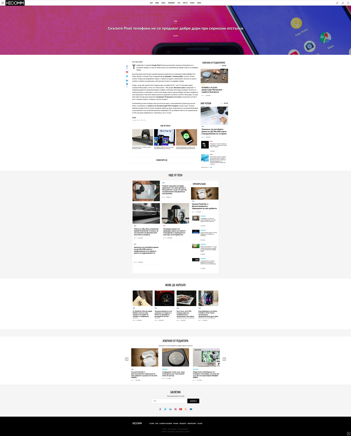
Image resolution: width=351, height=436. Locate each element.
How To (185, 3)
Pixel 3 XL (143, 120)
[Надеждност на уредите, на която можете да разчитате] (214, 76)
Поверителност (191, 423)
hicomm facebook (160, 409)
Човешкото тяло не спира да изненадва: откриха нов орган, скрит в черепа (218, 146)
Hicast (199, 3)
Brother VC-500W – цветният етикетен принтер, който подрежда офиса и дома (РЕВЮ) (205, 374)
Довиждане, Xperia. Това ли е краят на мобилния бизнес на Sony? (164, 147)
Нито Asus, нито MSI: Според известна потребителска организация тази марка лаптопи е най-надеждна (186, 314)
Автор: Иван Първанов (137, 62)
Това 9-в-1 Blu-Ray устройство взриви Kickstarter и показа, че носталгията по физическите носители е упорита (146, 232)
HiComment (171, 3)
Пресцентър (182, 423)
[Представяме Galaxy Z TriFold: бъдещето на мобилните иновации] (195, 232)
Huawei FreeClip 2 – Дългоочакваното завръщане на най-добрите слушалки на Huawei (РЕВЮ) (204, 207)
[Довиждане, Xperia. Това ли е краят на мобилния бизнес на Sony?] (164, 137)
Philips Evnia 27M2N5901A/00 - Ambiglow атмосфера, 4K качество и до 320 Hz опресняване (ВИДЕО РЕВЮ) (175, 374)
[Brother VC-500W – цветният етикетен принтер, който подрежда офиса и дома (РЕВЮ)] (208, 358)
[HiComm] (15, 3)
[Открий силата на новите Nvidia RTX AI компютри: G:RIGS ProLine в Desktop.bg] (195, 259)
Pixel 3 (138, 120)
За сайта (151, 423)
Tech (151, 3)
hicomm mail (191, 409)
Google (134, 120)
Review (192, 3)
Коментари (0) (161, 160)
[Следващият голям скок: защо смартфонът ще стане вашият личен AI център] (195, 218)
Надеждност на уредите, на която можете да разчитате (214, 90)
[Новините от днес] (337, 2)
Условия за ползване (165, 423)
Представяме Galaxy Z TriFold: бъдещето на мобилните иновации (208, 234)
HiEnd (157, 3)
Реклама (175, 423)
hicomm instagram (176, 409)
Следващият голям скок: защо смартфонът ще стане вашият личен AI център (208, 220)
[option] (214, 147)
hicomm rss (186, 409)
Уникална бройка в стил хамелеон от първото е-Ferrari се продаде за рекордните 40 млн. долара (163, 314)
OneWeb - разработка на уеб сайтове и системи (175, 431)
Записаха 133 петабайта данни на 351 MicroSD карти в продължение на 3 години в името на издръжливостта (214, 133)
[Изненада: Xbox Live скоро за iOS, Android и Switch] (142, 137)
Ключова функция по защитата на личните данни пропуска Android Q (185, 147)
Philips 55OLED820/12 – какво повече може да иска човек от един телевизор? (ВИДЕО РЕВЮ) (208, 249)
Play (179, 3)
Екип (156, 423)
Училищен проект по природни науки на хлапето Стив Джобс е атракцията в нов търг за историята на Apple (174, 233)
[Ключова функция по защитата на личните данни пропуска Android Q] (186, 137)
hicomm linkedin (170, 409)
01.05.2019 (175, 36)
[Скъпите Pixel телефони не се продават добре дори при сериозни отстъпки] (127, 72)
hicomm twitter (165, 409)
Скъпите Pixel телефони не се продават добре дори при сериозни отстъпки (175, 28)
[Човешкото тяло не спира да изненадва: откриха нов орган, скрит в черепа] (205, 146)
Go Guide (199, 423)
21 (127, 68)
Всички (224, 65)
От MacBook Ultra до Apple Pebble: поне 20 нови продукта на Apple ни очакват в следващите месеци (142, 314)
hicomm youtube (181, 409)
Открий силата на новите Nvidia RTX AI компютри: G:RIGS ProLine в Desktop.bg (208, 262)
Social (163, 3)
